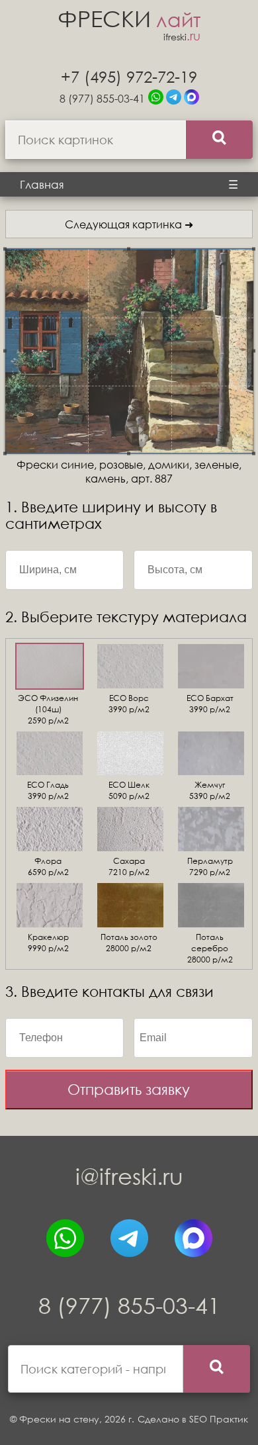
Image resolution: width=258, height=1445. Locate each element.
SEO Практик (218, 1419)
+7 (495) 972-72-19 (129, 76)
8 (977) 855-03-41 (102, 98)
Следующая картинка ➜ (129, 224)
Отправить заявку (128, 1089)
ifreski (181, 36)
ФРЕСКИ (129, 18)
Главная (42, 184)
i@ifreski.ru (129, 1175)
